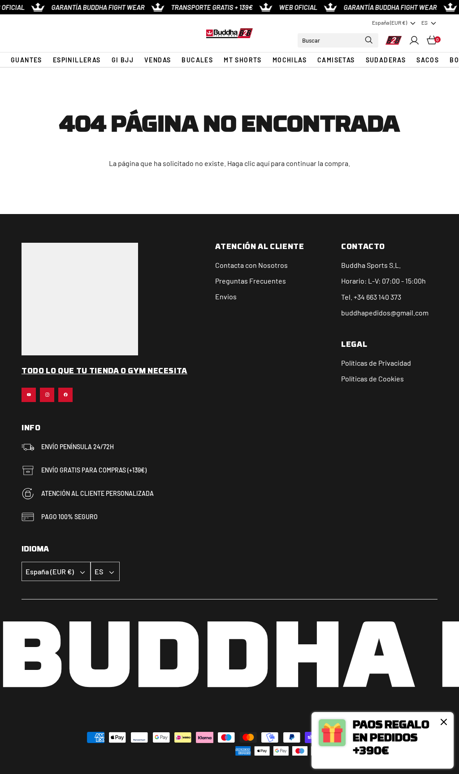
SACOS (427, 60)
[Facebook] (65, 395)
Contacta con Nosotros (251, 265)
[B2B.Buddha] (229, 33)
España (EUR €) (389, 22)
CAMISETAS (336, 60)
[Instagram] (47, 395)
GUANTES (26, 60)
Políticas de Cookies (372, 378)
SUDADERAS (386, 60)
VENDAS (157, 60)
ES (424, 22)
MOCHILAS (290, 60)
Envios (226, 296)
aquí (262, 163)
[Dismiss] (444, 722)
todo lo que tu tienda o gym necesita (104, 371)
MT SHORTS (243, 60)
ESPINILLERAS (77, 60)
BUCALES (197, 60)
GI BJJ (123, 60)
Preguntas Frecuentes (250, 280)
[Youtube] (29, 395)
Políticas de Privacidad (376, 363)
